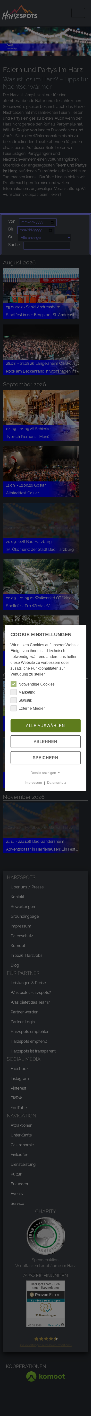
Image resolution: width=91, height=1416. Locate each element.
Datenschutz (56, 782)
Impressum (33, 782)
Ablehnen (45, 741)
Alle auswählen (45, 725)
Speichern (45, 758)
